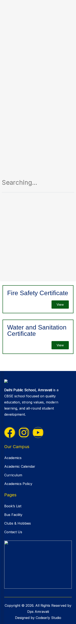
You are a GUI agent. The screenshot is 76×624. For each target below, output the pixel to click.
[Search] (66, 183)
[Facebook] (9, 432)
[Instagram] (23, 432)
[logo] (38, 381)
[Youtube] (38, 432)
